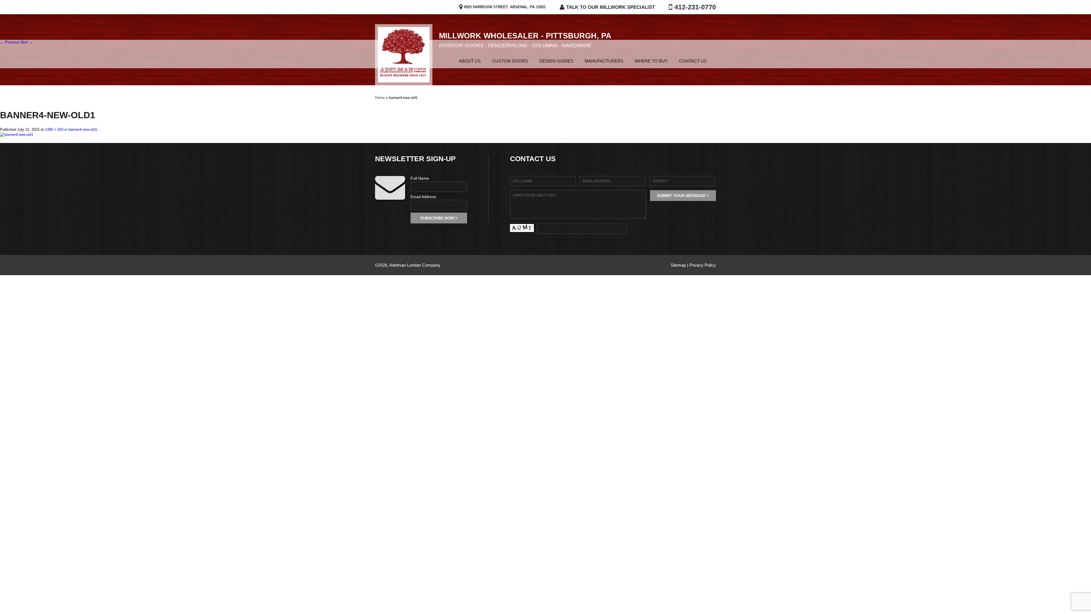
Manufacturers (604, 61)
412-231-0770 (695, 7)
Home (443, 61)
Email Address (423, 196)
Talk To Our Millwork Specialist (610, 7)
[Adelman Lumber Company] (404, 54)
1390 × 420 (54, 129)
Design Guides (556, 61)
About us (470, 61)
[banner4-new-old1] (16, 134)
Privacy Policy (702, 265)
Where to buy (651, 61)
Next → (26, 42)
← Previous (9, 42)
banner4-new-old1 (82, 129)
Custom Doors (510, 61)
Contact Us (693, 61)
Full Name (420, 178)
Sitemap (678, 265)
